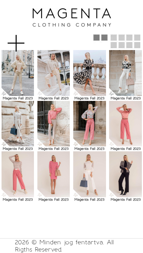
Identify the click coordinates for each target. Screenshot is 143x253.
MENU (28, 39)
